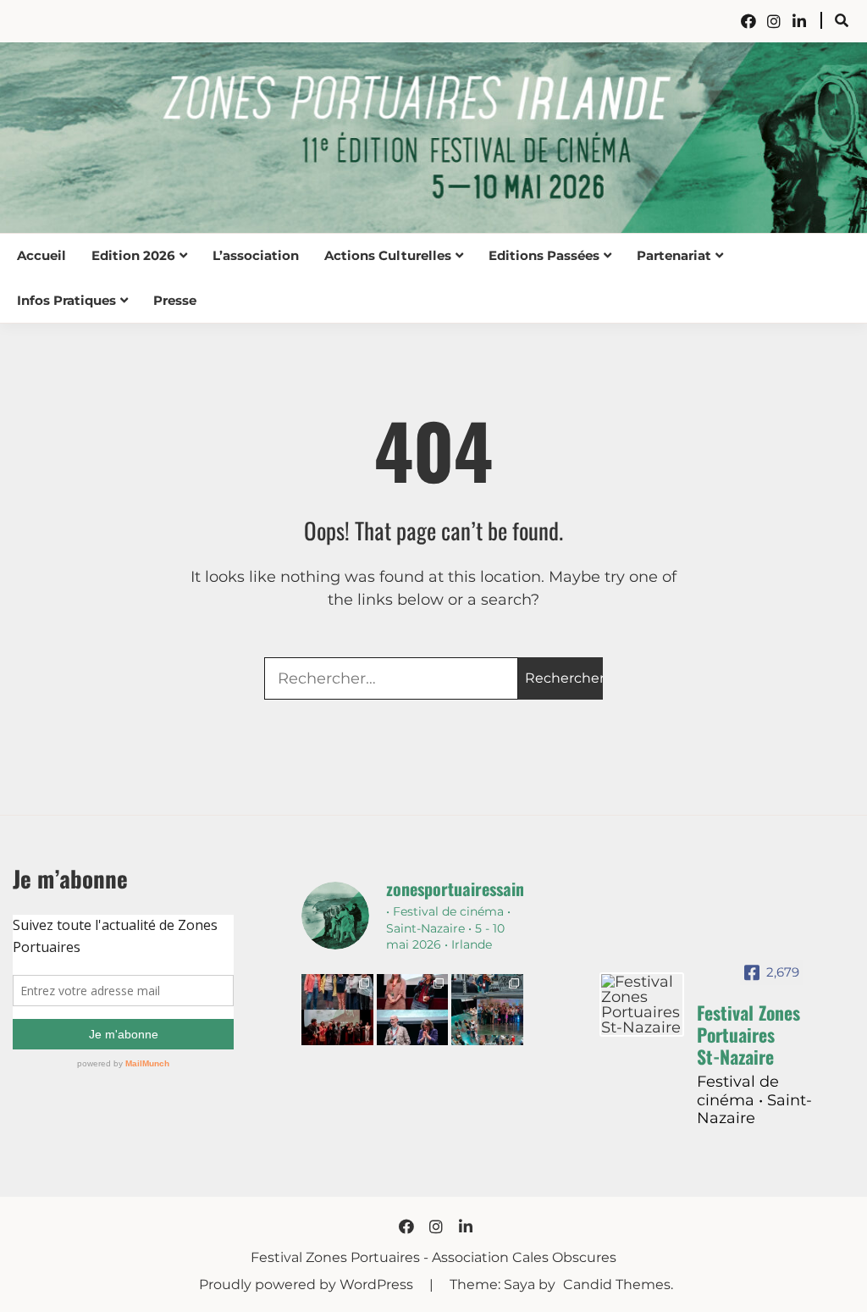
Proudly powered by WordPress (308, 1284)
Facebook (748, 21)
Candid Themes (617, 1284)
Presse (174, 300)
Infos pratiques (66, 300)
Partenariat (674, 255)
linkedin (799, 21)
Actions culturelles (387, 255)
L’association (256, 255)
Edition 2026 (133, 255)
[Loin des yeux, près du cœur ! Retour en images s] (412, 1009)
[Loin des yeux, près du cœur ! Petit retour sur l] (337, 1009)
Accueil (41, 255)
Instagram (774, 21)
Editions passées (544, 255)
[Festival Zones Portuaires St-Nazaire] (641, 1004)
